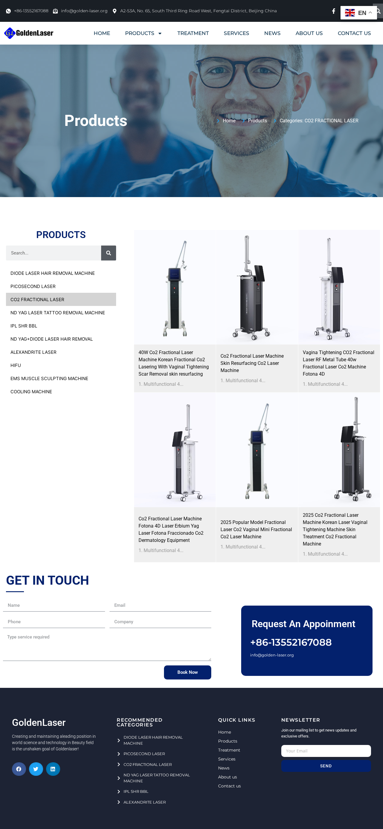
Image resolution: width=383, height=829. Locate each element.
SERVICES (236, 33)
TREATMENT (193, 33)
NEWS (272, 33)
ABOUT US (309, 33)
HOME (102, 33)
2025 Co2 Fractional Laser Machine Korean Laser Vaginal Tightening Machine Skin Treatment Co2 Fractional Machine (335, 529)
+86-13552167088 (291, 642)
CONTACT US (354, 33)
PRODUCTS (139, 33)
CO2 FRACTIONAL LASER (331, 121)
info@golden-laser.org (272, 655)
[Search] (378, 11)
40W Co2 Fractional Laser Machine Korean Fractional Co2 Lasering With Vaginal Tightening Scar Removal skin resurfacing (174, 363)
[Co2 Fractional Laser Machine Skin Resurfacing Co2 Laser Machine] (257, 287)
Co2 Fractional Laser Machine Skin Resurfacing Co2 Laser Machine (252, 363)
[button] (19, 769)
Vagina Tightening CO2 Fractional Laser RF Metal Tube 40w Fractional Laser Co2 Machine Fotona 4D (338, 363)
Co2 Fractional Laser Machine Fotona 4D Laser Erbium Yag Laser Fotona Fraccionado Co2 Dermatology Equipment (171, 529)
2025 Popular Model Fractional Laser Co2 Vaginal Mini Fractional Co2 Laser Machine (256, 529)
